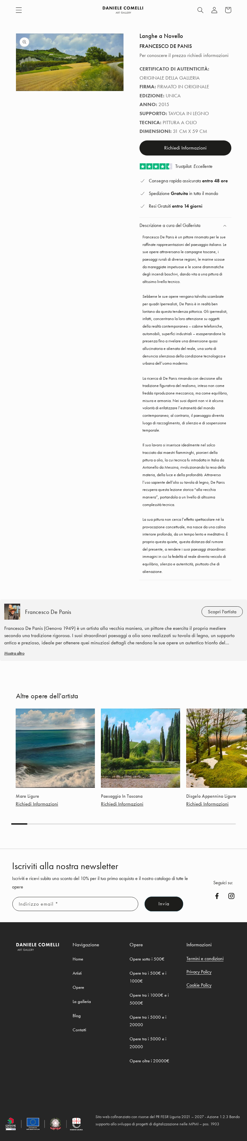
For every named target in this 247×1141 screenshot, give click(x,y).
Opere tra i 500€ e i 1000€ (148, 977)
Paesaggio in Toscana (121, 796)
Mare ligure (27, 796)
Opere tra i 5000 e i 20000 (148, 1021)
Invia (163, 904)
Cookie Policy (198, 985)
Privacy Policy (198, 972)
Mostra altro (14, 653)
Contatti (79, 1030)
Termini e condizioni (205, 958)
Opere (78, 987)
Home (78, 959)
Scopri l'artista (222, 611)
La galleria (82, 1001)
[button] (19, 10)
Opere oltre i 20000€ (149, 1061)
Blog (77, 1015)
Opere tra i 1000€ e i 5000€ (149, 999)
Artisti (77, 973)
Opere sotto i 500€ (147, 959)
